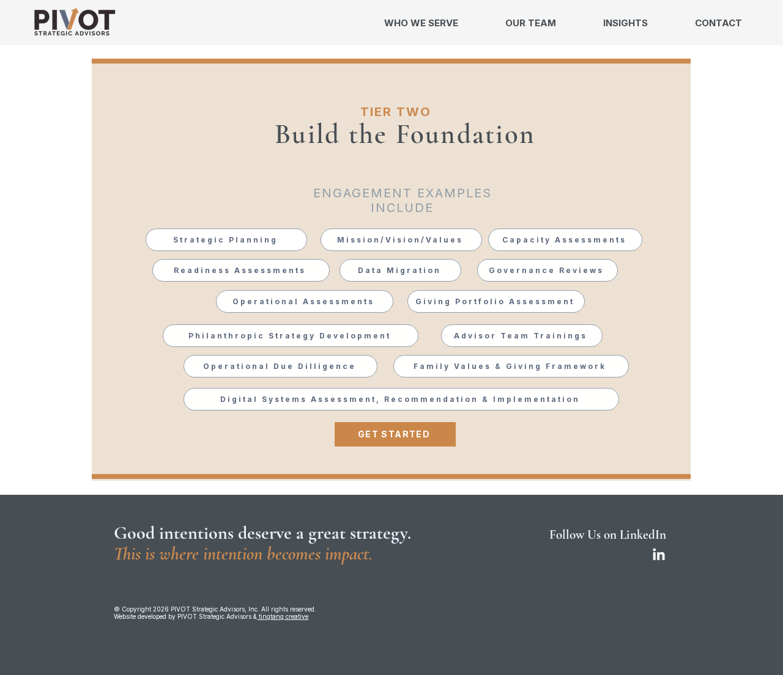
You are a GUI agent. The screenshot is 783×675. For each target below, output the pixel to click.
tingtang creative (282, 616)
